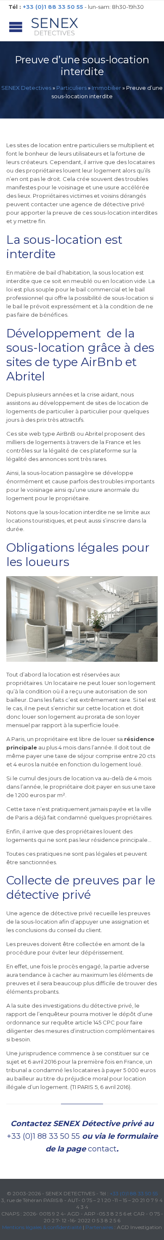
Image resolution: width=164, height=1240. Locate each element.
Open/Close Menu (16, 26)
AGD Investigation (139, 1227)
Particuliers (71, 87)
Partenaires (99, 1227)
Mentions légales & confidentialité (42, 1227)
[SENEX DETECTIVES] (54, 27)
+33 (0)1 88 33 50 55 (43, 1136)
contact (102, 1149)
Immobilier (106, 87)
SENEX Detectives (26, 87)
